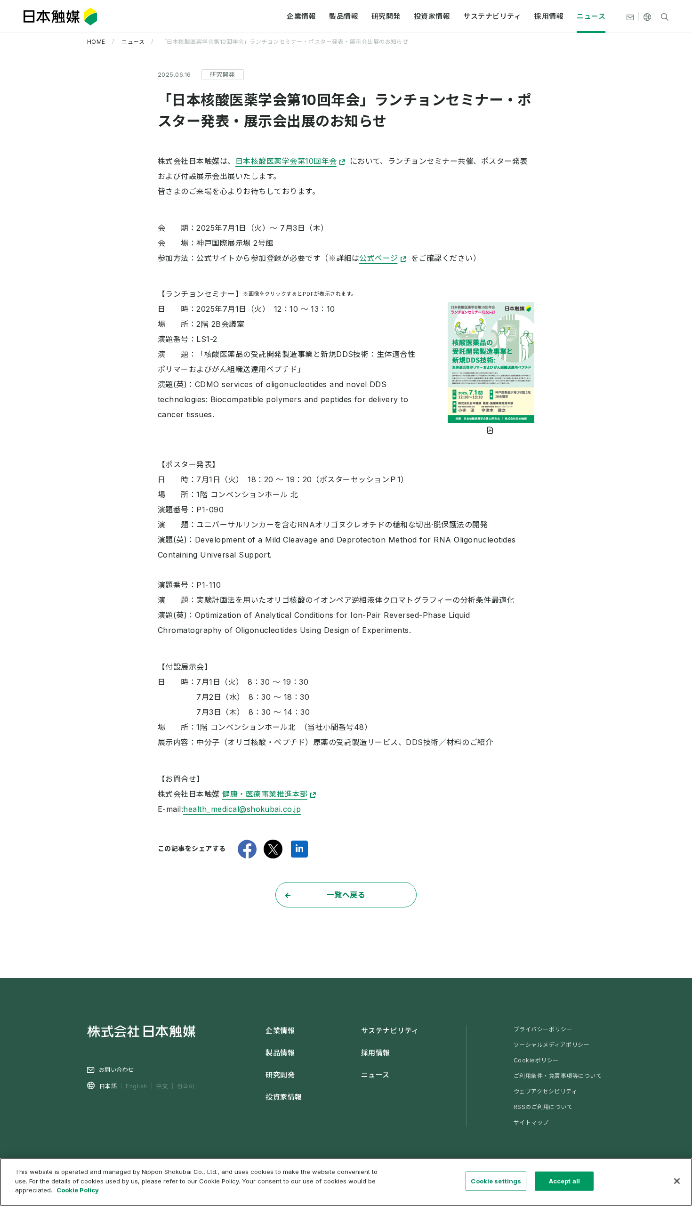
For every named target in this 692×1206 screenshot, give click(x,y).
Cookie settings (496, 1181)
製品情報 (343, 16)
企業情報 (301, 16)
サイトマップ (531, 1122)
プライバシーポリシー (543, 1029)
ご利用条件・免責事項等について (558, 1075)
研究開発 (386, 16)
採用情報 (548, 16)
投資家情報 (432, 16)
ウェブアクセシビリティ (545, 1091)
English (136, 1086)
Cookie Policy (77, 1190)
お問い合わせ (116, 1069)
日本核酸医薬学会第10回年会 (286, 161)
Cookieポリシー (536, 1060)
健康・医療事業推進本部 (264, 794)
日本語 (108, 1086)
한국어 (185, 1086)
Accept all (564, 1181)
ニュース (591, 16)
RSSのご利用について (543, 1106)
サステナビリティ (492, 16)
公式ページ (378, 258)
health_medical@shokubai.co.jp (242, 809)
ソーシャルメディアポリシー (551, 1044)
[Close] (677, 1181)
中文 (162, 1086)
